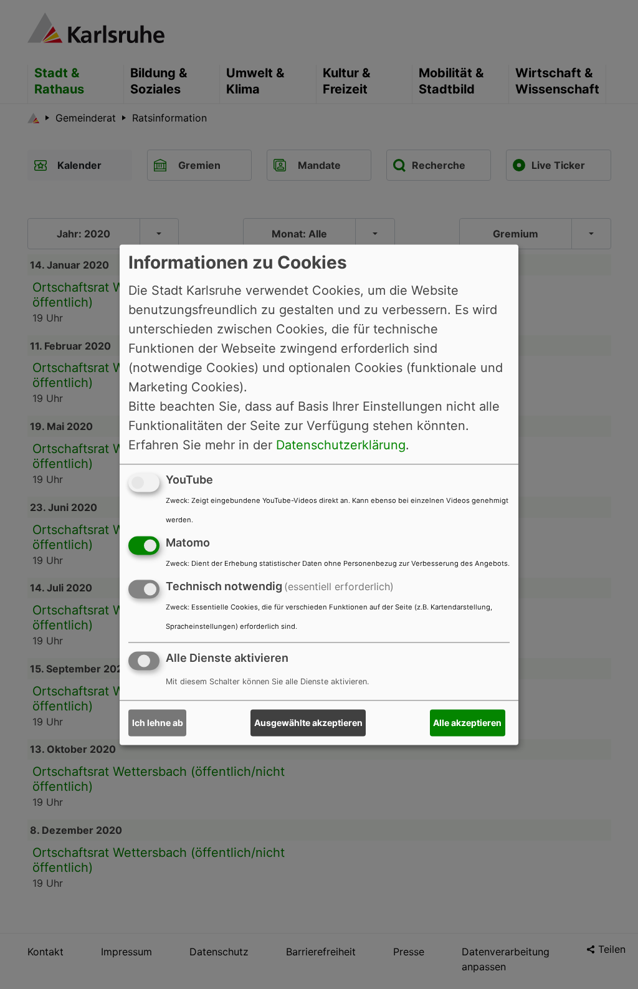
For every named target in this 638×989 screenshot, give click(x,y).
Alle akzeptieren (467, 722)
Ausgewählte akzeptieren (308, 722)
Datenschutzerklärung (341, 445)
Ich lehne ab (157, 722)
